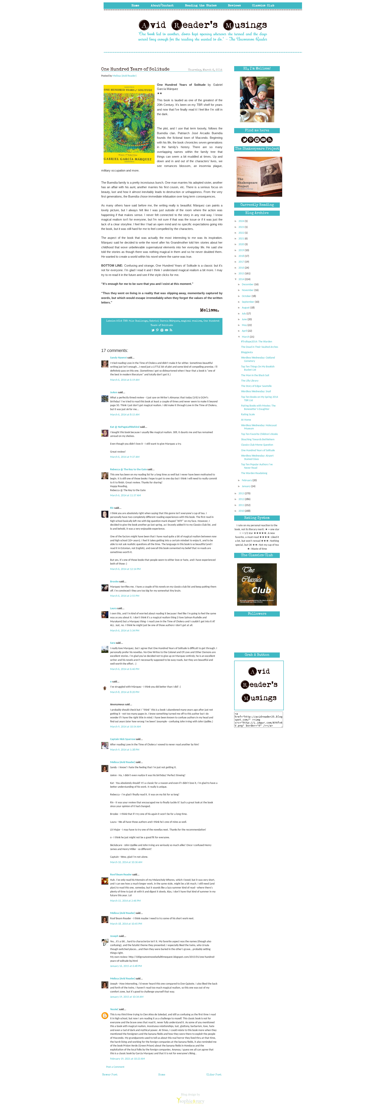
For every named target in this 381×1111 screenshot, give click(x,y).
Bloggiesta (247, 352)
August (246, 307)
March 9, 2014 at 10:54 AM (125, 726)
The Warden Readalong (254, 473)
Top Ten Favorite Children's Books (259, 434)
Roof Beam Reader (121, 874)
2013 (242, 493)
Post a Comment (115, 1067)
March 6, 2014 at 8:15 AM (125, 414)
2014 (242, 279)
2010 (242, 511)
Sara (112, 643)
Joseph (114, 936)
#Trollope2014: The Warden (256, 341)
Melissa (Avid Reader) (122, 762)
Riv (112, 508)
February (247, 480)
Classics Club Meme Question (257, 444)
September (248, 302)
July (244, 313)
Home (161, 1074)
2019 (242, 250)
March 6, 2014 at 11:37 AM (125, 495)
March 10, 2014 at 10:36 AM (126, 862)
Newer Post (109, 1074)
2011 (242, 505)
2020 (242, 244)
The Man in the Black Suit (255, 375)
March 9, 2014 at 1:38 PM (124, 749)
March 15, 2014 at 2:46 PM (125, 900)
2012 (242, 499)
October (247, 296)
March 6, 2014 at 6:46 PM (124, 669)
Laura (113, 608)
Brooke (114, 581)
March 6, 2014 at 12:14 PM (125, 569)
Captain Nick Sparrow (122, 739)
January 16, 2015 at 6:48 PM (126, 966)
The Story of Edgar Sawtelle (256, 386)
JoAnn (113, 392)
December (248, 284)
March (246, 336)
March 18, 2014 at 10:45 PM (126, 923)
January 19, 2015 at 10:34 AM (126, 996)
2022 (242, 232)
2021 (242, 238)
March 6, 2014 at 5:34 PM (124, 630)
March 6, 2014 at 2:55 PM (124, 596)
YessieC (114, 1009)
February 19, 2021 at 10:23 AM (127, 1058)
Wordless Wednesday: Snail (256, 391)
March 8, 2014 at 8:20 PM (124, 692)
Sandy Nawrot (118, 357)
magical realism (191, 321)
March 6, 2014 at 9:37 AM (125, 457)
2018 (242, 256)
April (245, 331)
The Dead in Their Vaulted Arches (259, 347)
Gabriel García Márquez (164, 321)
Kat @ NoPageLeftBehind (125, 427)
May (244, 325)
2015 (242, 273)
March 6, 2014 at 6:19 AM (125, 380)
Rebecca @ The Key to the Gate (128, 469)
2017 (242, 261)
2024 (242, 221)
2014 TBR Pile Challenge (132, 321)
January (246, 486)
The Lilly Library (249, 380)
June (244, 319)
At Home (246, 419)
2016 (242, 267)
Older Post (213, 1074)
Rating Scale (248, 414)
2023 (242, 227)
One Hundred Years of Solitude (258, 450)
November (248, 290)
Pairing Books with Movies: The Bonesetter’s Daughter (258, 407)
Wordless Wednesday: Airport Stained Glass (257, 457)
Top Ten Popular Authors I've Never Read (257, 466)
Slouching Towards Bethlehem (257, 439)
